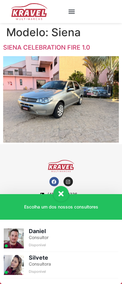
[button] (72, 11)
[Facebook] (54, 181)
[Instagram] (68, 181)
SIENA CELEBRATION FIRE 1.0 (46, 47)
